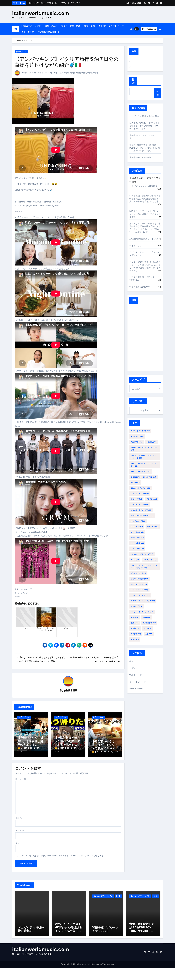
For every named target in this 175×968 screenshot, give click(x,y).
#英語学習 (136, 442)
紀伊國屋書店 (149, 623)
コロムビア (137, 527)
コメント (20, 779)
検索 (133, 81)
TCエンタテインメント (141, 488)
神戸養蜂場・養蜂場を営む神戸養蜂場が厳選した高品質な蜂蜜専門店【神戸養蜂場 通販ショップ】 (145, 199)
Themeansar (108, 964)
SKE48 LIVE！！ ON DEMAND (143, 477)
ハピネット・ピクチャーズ (142, 554)
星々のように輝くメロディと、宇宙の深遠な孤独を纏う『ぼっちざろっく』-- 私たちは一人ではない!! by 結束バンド (145, 227)
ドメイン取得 (137, 543)
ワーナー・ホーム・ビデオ (142, 612)
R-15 (118, 896)
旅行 (73, 72)
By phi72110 (27, 72)
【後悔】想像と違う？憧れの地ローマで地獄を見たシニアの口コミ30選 (67, 743)
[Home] (15, 29)
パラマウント (149, 560)
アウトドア (136, 499)
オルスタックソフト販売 (141, 510)
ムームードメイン (139, 590)
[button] (160, 29)
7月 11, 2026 (113, 751)
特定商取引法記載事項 (48, 32)
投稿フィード (135, 675)
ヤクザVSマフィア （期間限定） (144, 186)
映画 (79, 72)
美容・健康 (89, 25)
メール (19, 830)
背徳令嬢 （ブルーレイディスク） (105, 929)
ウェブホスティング (139, 505)
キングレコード (138, 521)
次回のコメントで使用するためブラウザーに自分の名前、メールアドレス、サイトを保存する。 (61, 855)
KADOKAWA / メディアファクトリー (144, 448)
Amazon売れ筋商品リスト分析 (143, 238)
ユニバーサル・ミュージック (143, 601)
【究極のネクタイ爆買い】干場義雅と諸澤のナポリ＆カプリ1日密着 (31, 743)
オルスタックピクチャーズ (142, 516)
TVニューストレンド (31, 25)
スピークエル (137, 532)
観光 (85, 72)
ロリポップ (136, 606)
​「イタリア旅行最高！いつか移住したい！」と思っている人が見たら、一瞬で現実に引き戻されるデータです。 (145, 266)
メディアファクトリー (140, 595)
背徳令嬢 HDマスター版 (140, 157)
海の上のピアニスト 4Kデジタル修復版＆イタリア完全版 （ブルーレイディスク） (144, 126)
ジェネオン (152, 527)
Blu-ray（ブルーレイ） (110, 25)
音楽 (91, 72)
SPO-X (135, 483)
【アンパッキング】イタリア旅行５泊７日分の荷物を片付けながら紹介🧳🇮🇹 (67, 62)
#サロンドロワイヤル (140, 431)
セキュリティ (137, 538)
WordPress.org (136, 688)
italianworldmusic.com (40, 13)
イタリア (59, 72)
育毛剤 (135, 628)
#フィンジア (137, 436)
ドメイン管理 (137, 549)
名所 (67, 72)
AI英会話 (151, 442)
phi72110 (70, 690)
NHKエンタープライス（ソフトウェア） (143, 464)
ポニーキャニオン (139, 584)
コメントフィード (137, 681)
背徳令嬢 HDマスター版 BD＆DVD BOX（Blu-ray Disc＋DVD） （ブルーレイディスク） (145, 148)
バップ (135, 560)
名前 (18, 817)
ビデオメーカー (138, 573)
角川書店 (136, 634)
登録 (131, 661)
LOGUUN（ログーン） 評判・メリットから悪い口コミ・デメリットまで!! (145, 214)
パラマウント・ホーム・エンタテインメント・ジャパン (144, 566)
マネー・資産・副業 (70, 25)
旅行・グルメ (51, 25)
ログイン (133, 668)
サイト (18, 843)
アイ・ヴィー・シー (140, 494)
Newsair (95, 964)
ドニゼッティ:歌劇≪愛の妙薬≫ (144, 116)
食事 (97, 72)
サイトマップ (27, 32)
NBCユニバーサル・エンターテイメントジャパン (144, 456)
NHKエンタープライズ (140, 472)
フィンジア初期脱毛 (139, 579)
